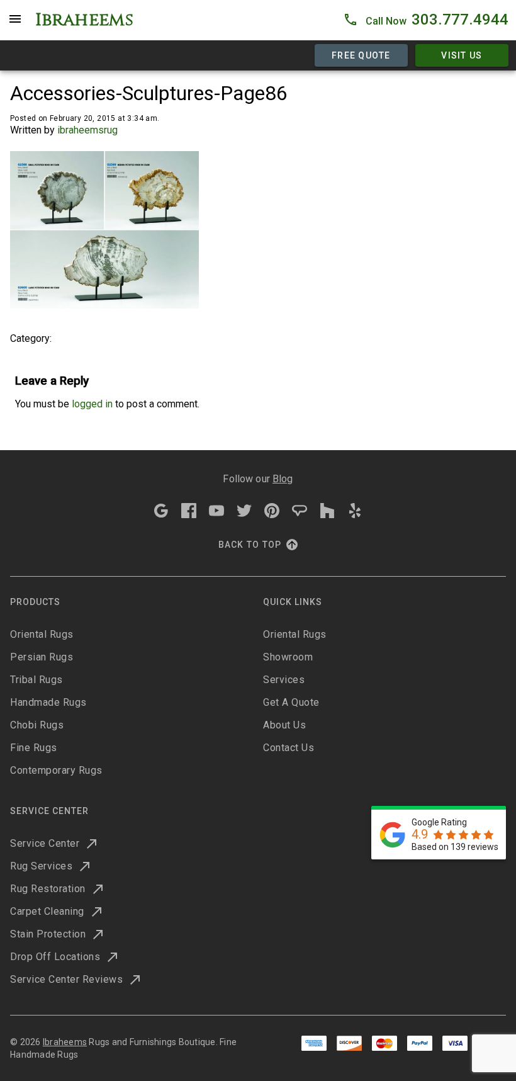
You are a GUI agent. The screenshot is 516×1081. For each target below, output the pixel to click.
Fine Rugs (33, 748)
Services (284, 680)
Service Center (44, 843)
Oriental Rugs (42, 634)
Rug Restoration (48, 889)
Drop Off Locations (55, 957)
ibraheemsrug (87, 130)
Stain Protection (48, 934)
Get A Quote (291, 702)
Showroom (288, 657)
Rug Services (41, 866)
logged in (92, 404)
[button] (425, 20)
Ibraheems (65, 1042)
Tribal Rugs (36, 680)
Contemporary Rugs (56, 770)
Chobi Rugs (37, 725)
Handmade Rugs (48, 702)
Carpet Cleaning (47, 911)
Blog (282, 479)
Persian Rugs (41, 657)
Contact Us (288, 748)
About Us (284, 725)
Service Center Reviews (66, 979)
